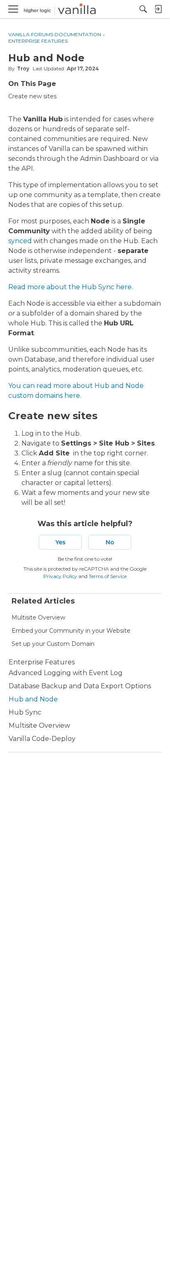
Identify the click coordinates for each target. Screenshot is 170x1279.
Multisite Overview (38, 617)
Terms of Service (108, 576)
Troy (23, 68)
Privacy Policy (60, 576)
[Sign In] (158, 9)
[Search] (143, 9)
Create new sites (32, 96)
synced (20, 241)
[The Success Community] (60, 9)
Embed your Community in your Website (71, 630)
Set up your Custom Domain (53, 644)
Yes (60, 542)
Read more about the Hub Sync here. (70, 287)
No (110, 542)
